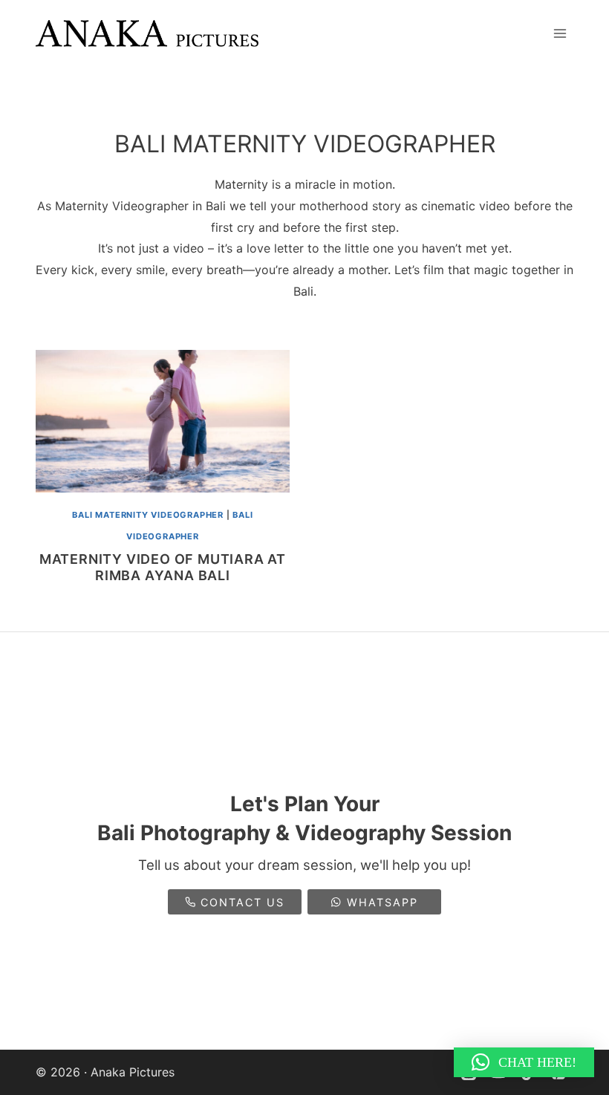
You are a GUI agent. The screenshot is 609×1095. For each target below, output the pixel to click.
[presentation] (163, 421)
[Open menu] (559, 33)
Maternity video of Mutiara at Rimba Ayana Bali (162, 567)
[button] (524, 1062)
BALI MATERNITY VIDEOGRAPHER (148, 515)
